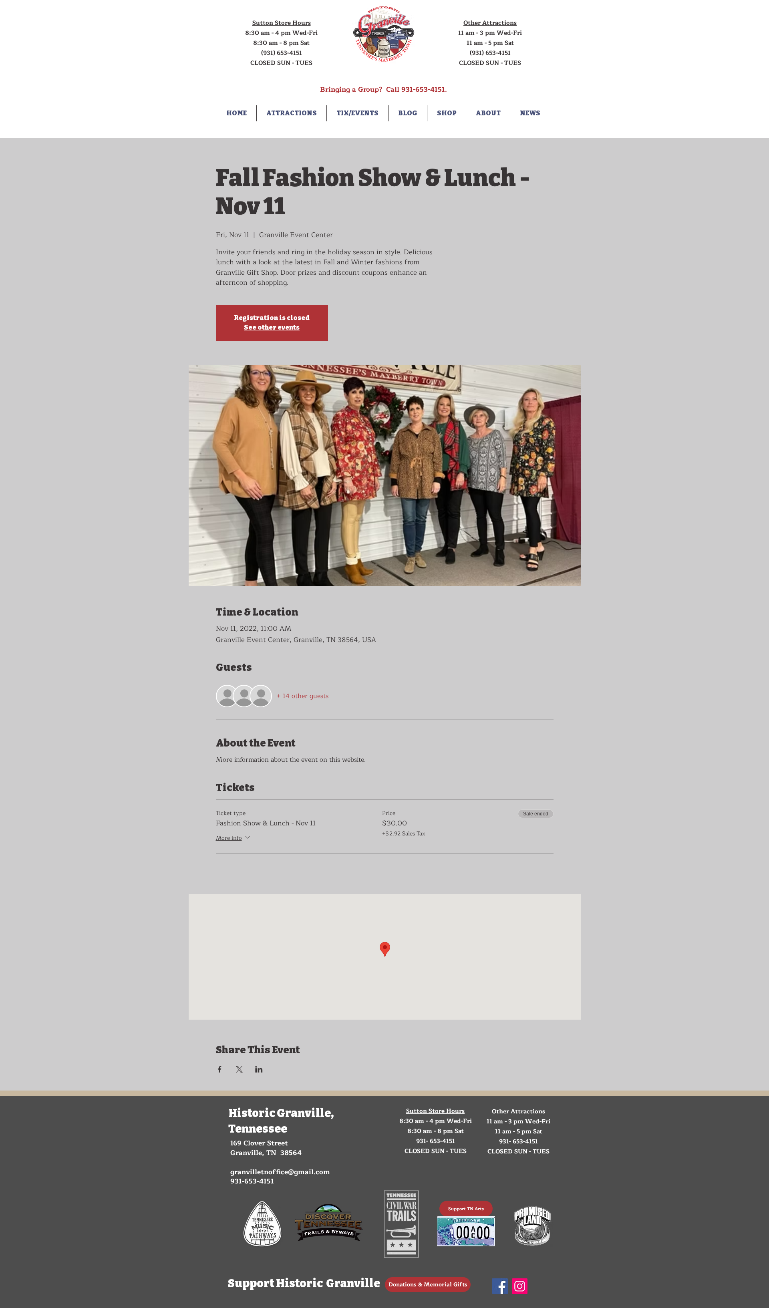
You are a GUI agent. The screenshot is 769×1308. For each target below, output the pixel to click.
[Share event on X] (239, 1069)
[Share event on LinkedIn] (259, 1069)
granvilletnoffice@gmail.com (280, 1172)
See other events (272, 327)
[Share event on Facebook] (219, 1069)
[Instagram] (519, 1286)
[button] (291, 113)
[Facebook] (500, 1286)
